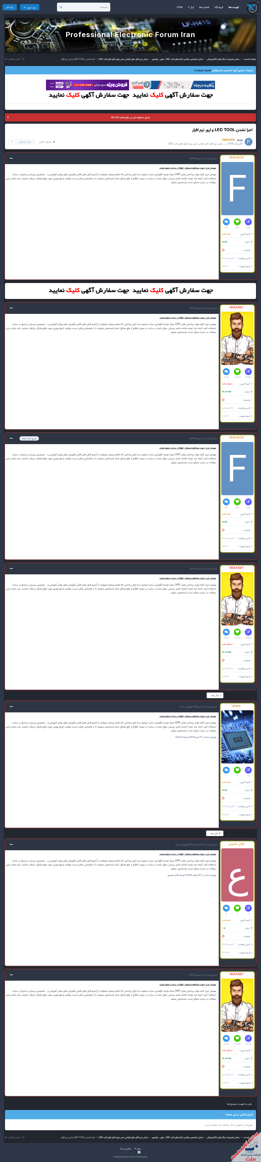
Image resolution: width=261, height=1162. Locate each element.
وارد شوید (30, 7)
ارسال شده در (203, 158)
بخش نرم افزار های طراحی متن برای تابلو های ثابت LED (195, 143)
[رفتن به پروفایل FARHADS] (248, 142)
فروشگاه (218, 7)
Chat (180, 7)
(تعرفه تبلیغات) (203, 70)
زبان (138, 1148)
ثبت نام (9, 7)
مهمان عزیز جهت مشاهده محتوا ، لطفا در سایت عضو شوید (187, 167)
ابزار (191, 7)
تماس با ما (125, 1148)
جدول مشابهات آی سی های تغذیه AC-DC (130, 117)
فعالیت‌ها (204, 7)
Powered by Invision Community (130, 1156)
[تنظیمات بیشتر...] (11, 158)
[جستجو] (61, 7)
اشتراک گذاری (46, 141)
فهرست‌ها (234, 7)
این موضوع (74, 7)
